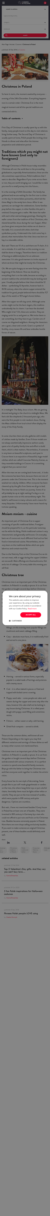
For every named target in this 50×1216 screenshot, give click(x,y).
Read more (32, 608)
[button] (15, 621)
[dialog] (25, 608)
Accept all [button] (31, 615)
